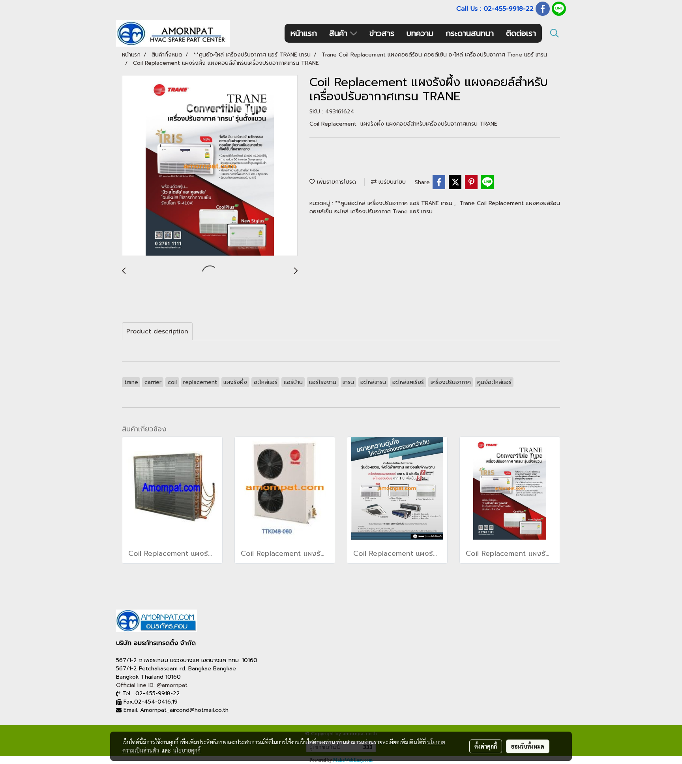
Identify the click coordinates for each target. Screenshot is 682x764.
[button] (554, 33)
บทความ (420, 33)
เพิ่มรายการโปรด (335, 182)
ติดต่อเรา (521, 33)
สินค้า (339, 33)
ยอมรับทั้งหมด (527, 746)
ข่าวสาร (381, 33)
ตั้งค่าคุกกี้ (485, 746)
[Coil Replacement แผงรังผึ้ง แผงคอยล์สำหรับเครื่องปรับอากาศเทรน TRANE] (209, 165)
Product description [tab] (157, 331)
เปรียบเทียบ (391, 182)
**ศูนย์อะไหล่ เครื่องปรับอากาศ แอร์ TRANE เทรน (394, 203)
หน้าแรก (303, 33)
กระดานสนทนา (470, 33)
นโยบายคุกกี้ (186, 750)
